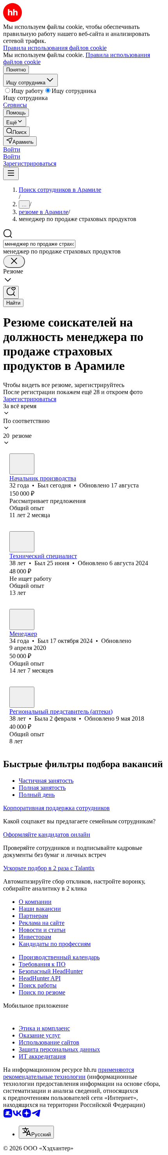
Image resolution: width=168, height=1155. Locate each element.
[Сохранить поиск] (11, 292)
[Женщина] (21, 697)
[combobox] (39, 244)
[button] (11, 149)
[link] (16, 131)
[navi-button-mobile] (11, 173)
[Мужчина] (21, 464)
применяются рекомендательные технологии (68, 1073)
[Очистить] (14, 261)
